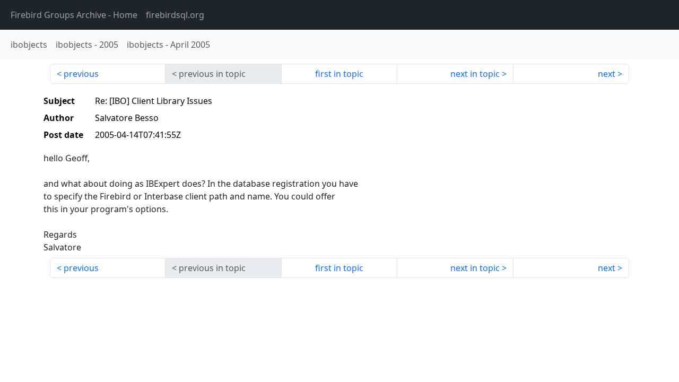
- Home (74, 15)
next (606, 74)
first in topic (339, 74)
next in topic (475, 74)
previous (81, 74)
